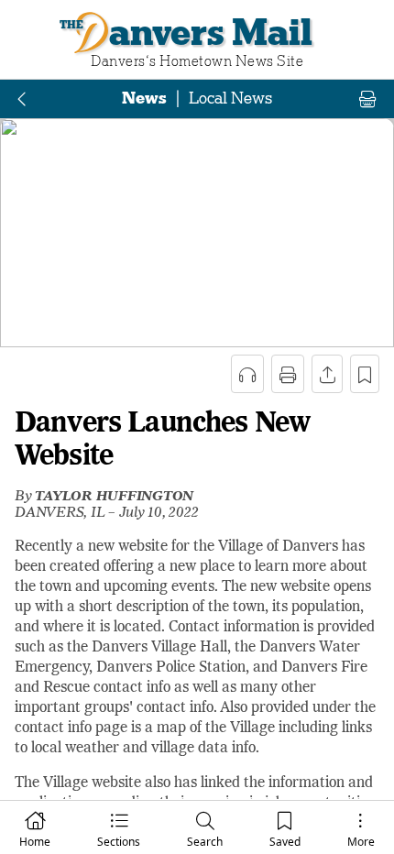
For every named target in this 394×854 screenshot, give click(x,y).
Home (34, 841)
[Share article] (327, 374)
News (144, 98)
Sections (118, 841)
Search (205, 841)
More (361, 841)
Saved (285, 841)
